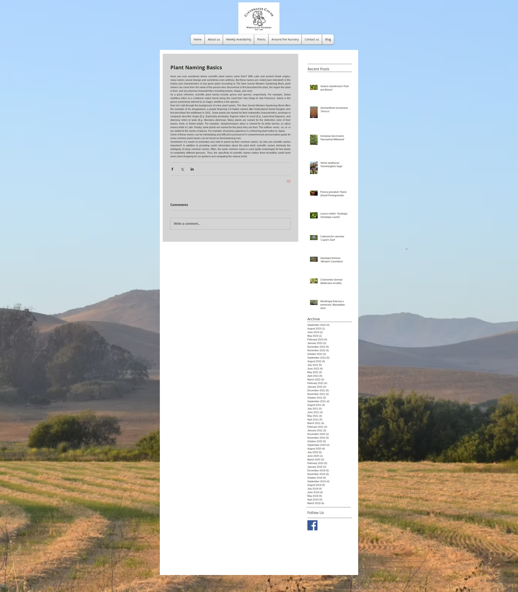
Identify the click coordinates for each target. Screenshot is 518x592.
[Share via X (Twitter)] (182, 169)
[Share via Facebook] (172, 169)
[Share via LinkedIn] (192, 169)
